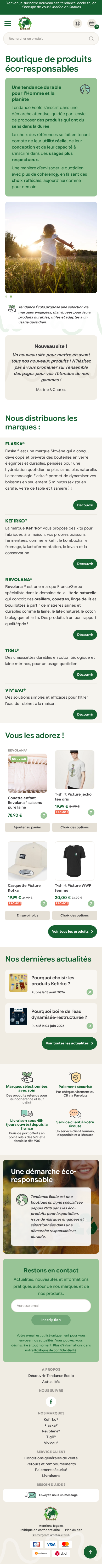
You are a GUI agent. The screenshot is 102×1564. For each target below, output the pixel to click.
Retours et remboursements (51, 1464)
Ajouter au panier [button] (27, 827)
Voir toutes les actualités (67, 1043)
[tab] (6, 296)
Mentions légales (51, 1526)
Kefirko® (51, 1420)
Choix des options (74, 827)
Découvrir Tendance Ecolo (51, 1376)
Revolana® (51, 1431)
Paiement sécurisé (51, 1470)
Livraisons (51, 1476)
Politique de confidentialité (55, 1350)
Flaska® (51, 1425)
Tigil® (51, 1437)
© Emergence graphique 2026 (51, 1535)
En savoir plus (27, 915)
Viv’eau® (51, 1443)
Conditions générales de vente (51, 1458)
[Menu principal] (7, 23)
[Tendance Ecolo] (25, 23)
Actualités (51, 1382)
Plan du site (73, 1530)
